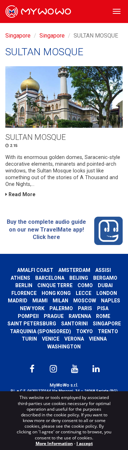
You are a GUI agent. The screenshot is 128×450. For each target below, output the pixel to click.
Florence (24, 293)
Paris (85, 308)
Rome (103, 316)
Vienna (98, 339)
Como (85, 285)
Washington (64, 346)
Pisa (102, 308)
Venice (50, 339)
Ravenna (80, 316)
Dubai (105, 285)
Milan (60, 300)
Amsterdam (74, 270)
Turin (29, 339)
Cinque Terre (55, 285)
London (106, 293)
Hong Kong (56, 293)
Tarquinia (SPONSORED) (40, 331)
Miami (40, 300)
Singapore (18, 35)
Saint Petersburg (31, 323)
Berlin (23, 285)
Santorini (74, 323)
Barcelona (49, 278)
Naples (110, 300)
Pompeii (28, 316)
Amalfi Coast (35, 270)
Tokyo (84, 331)
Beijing (78, 278)
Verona (74, 339)
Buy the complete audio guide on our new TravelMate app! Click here (46, 229)
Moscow (84, 300)
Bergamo (105, 278)
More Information (54, 443)
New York (32, 308)
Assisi (103, 270)
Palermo (61, 308)
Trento (108, 331)
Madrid (17, 300)
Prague (54, 316)
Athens (20, 278)
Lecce (83, 293)
